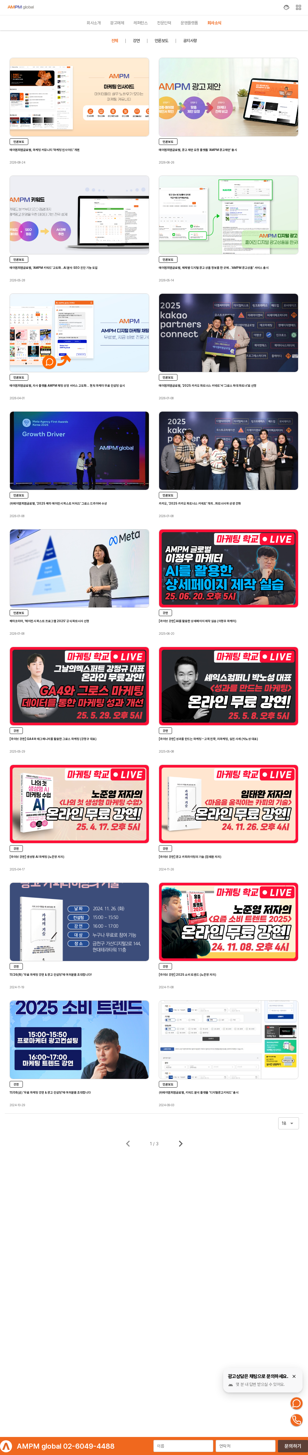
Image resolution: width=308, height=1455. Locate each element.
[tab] (93, 22)
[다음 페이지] (180, 1144)
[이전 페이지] (128, 1144)
